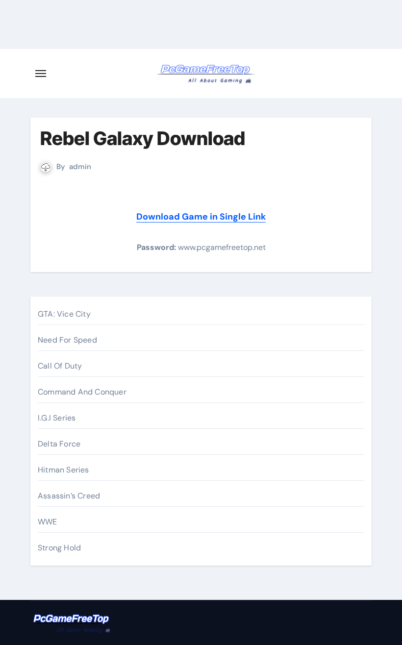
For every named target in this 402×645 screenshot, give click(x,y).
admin (80, 167)
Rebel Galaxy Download (142, 138)
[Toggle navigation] (40, 73)
